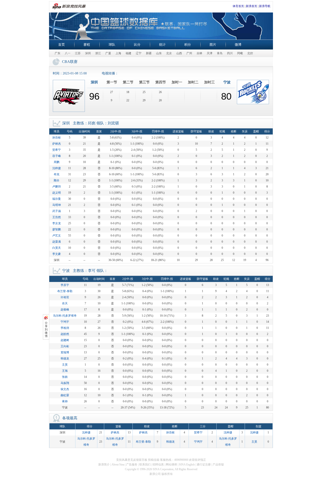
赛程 (86, 44)
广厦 (108, 53)
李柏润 (65, 328)
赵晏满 (56, 241)
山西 (179, 53)
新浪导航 (264, 6)
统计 (162, 44)
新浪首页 (251, 6)
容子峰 (56, 156)
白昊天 (56, 247)
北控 (250, 53)
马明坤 (56, 205)
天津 (209, 53)
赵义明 (56, 192)
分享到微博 (46, 329)
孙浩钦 (56, 137)
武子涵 (56, 211)
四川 (230, 53)
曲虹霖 (65, 395)
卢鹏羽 (56, 186)
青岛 (220, 53)
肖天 (65, 303)
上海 (118, 53)
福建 (128, 53)
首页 (61, 44)
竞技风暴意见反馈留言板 (131, 459)
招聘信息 (158, 464)
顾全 (56, 180)
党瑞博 (65, 352)
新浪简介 (104, 464)
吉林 (199, 53)
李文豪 (56, 254)
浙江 (98, 53)
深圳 (88, 53)
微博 (238, 44)
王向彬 (65, 346)
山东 (159, 53)
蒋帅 (65, 401)
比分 (137, 44)
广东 (57, 53)
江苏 (78, 53)
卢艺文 (56, 235)
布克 (56, 174)
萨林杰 (56, 143)
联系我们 (145, 464)
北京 (169, 53)
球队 (112, 44)
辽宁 (138, 53)
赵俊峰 (65, 309)
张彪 (65, 377)
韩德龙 (65, 358)
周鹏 (56, 162)
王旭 (65, 370)
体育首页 (238, 6)
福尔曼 (56, 198)
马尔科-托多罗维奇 (65, 315)
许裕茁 (65, 297)
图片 (213, 44)
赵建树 (65, 340)
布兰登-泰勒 (64, 291)
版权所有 (167, 474)
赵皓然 (65, 334)
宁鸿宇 (65, 321)
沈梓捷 (56, 168)
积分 (187, 44)
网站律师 (171, 464)
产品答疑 (218, 464)
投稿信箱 (153, 459)
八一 (67, 53)
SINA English (187, 464)
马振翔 (65, 383)
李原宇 (65, 285)
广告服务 (131, 464)
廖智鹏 (56, 229)
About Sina (117, 464)
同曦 (240, 53)
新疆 (149, 53)
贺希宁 (56, 149)
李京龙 (56, 223)
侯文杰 (65, 389)
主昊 (65, 364)
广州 (189, 53)
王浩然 (56, 217)
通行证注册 (204, 464)
